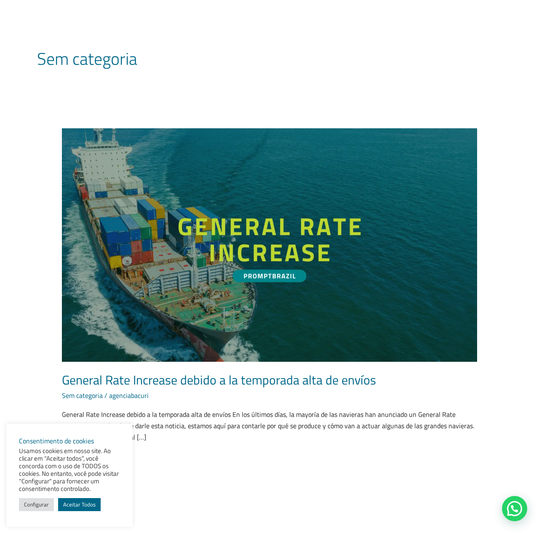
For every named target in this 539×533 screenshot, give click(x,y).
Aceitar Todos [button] (79, 504)
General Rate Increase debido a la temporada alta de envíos (219, 380)
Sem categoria (82, 395)
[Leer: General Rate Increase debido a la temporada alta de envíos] (270, 244)
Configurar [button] (36, 504)
